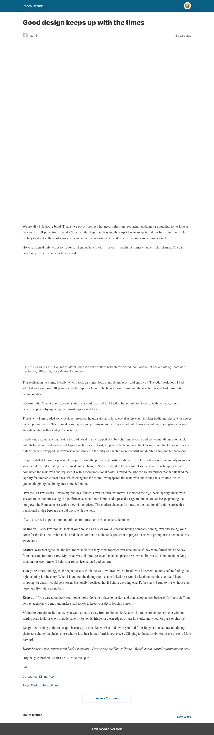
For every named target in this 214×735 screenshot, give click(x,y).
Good (45, 685)
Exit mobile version (107, 729)
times (54, 685)
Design (35, 685)
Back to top (184, 716)
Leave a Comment (107, 698)
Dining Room (47, 676)
